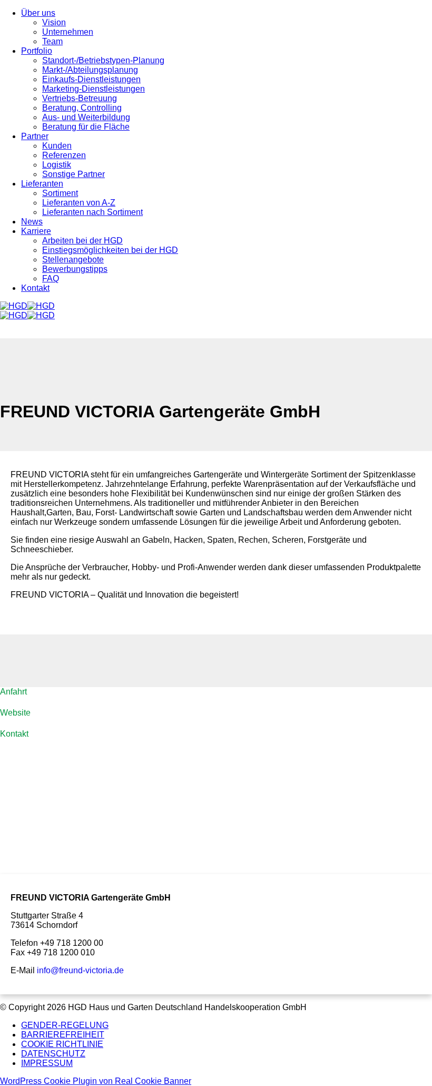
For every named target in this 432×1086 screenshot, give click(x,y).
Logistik (56, 164)
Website (15, 712)
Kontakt (35, 287)
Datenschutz (53, 1053)
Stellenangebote (73, 259)
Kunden (57, 145)
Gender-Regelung (65, 1025)
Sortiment (60, 193)
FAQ (50, 278)
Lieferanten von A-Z (78, 202)
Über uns (38, 12)
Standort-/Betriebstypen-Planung (103, 60)
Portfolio (36, 50)
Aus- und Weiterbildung (86, 117)
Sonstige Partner (73, 174)
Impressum (47, 1063)
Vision (54, 22)
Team (52, 41)
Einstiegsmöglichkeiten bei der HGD (110, 250)
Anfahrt (13, 691)
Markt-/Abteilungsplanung (90, 69)
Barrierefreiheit (62, 1034)
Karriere (36, 231)
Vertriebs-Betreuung (79, 98)
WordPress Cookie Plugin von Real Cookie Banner (95, 1081)
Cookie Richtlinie (62, 1044)
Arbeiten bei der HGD (82, 240)
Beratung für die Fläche (86, 126)
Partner (34, 136)
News (32, 221)
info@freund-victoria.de (80, 970)
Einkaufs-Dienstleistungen (91, 79)
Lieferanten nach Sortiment (92, 212)
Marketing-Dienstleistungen (93, 88)
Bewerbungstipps (74, 269)
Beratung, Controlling (82, 107)
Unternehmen (67, 31)
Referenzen (64, 155)
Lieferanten (42, 183)
